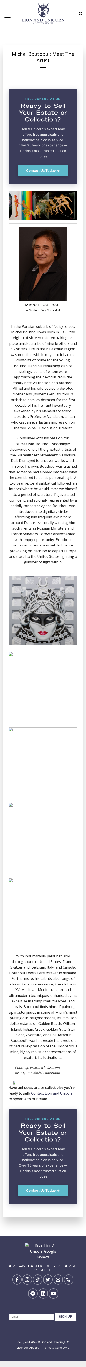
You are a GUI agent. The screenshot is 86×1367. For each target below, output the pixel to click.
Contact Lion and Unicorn (52, 1093)
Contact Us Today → (43, 171)
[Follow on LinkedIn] (43, 1293)
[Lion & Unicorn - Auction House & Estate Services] (43, 13)
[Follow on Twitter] (48, 1279)
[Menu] (7, 14)
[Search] (81, 13)
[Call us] (68, 1279)
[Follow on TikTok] (37, 1279)
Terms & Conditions (56, 1348)
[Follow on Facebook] (17, 1279)
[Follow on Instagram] (27, 1279)
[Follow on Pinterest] (33, 1293)
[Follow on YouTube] (53, 1293)
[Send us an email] (58, 1279)
